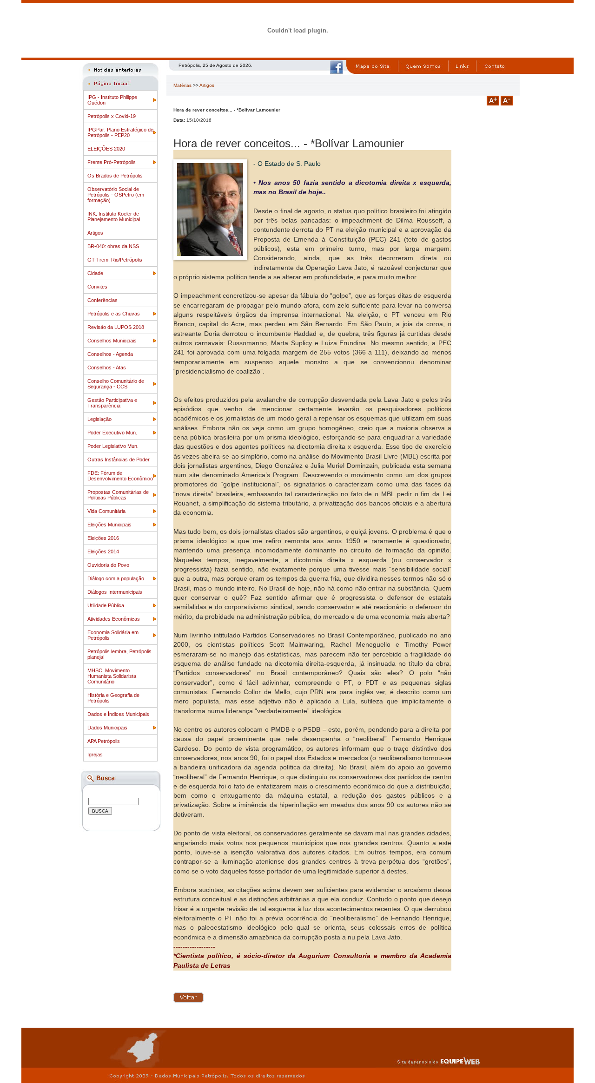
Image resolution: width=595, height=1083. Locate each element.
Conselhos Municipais (112, 340)
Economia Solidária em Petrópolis (113, 635)
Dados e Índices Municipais (118, 714)
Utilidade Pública (105, 605)
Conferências (102, 300)
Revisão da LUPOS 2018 (115, 327)
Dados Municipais (107, 727)
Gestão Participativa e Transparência (112, 402)
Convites (97, 286)
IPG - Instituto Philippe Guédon (112, 99)
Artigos (95, 233)
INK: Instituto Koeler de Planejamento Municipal (113, 216)
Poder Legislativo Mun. (113, 446)
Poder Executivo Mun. (112, 432)
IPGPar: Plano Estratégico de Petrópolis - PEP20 (120, 132)
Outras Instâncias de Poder (118, 459)
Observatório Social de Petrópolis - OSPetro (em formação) (115, 194)
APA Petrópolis (103, 741)
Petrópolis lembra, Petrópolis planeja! (119, 654)
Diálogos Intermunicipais (114, 592)
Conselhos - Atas (106, 367)
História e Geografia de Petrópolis (113, 697)
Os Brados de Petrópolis (115, 175)
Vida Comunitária (106, 511)
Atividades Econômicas (113, 619)
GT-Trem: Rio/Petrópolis (114, 260)
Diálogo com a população (115, 578)
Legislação (99, 419)
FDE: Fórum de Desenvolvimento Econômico (120, 475)
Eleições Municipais (109, 524)
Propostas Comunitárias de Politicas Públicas (118, 494)
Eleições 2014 (103, 551)
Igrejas (95, 754)
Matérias (182, 85)
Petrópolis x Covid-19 (111, 116)
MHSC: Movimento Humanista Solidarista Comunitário (111, 676)
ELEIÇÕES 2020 (106, 148)
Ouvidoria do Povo (108, 565)
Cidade (95, 273)
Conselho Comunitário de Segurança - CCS (115, 383)
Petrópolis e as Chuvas (113, 313)
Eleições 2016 (103, 538)
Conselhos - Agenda (110, 354)
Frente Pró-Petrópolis (111, 162)
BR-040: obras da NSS (113, 246)
